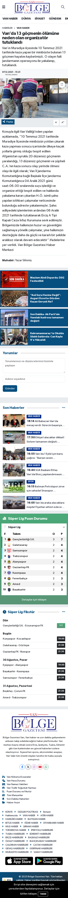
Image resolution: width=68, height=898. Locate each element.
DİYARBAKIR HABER (53, 823)
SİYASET (40, 18)
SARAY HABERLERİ (43, 852)
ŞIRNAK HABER (31, 826)
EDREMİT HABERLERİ (40, 834)
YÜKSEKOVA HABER (15, 830)
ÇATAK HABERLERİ (42, 845)
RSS (9, 880)
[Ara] (63, 7)
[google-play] (49, 861)
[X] (28, 767)
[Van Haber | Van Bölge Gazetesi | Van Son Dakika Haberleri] (32, 7)
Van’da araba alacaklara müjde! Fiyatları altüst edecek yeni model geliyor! (45, 505)
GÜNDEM (55, 18)
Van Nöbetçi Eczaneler (19, 777)
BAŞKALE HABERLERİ (39, 837)
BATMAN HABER (36, 819)
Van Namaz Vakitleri (17, 784)
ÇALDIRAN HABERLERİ (16, 845)
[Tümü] (63, 407)
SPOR (31, 482)
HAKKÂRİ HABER (14, 819)
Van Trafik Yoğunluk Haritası (21, 788)
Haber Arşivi (13, 802)
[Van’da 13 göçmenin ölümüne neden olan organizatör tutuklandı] (34, 98)
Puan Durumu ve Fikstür (19, 791)
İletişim (47, 812)
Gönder (10, 388)
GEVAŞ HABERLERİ (14, 848)
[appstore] (19, 861)
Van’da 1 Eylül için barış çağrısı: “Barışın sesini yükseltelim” (45, 456)
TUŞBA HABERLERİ (15, 834)
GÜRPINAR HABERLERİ (41, 848)
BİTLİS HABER (12, 823)
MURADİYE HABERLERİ (17, 852)
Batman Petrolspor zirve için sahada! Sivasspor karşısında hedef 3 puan (46, 489)
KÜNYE (9, 812)
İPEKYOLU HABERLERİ (42, 830)
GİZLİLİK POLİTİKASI (28, 812)
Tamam (43, 894)
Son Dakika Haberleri (18, 799)
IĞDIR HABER (31, 823)
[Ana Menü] (3, 7)
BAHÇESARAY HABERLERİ (43, 841)
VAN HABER (10, 18)
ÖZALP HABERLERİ (15, 841)
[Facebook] (22, 767)
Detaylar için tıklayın (34, 599)
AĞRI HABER (46, 815)
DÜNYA (26, 18)
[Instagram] (34, 767)
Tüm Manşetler (15, 795)
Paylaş (9, 122)
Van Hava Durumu (16, 780)
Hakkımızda (11, 815)
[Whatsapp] (46, 767)
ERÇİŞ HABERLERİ (14, 837)
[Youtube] (40, 767)
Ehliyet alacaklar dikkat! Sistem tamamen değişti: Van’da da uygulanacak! (45, 440)
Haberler (7, 28)
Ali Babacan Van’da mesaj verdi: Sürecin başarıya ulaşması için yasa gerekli (44, 424)
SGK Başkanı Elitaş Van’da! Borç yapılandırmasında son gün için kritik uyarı (46, 473)
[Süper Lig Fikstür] (63, 612)
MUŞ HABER (11, 826)
